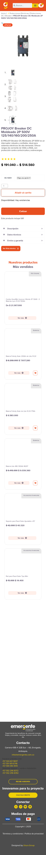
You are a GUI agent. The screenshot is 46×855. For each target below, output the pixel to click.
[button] (35, 5)
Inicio (3, 13)
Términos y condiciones (13, 833)
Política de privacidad (34, 833)
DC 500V (8, 178)
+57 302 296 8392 (10, 773)
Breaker (8, 15)
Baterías (36, 330)
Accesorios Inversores (31, 495)
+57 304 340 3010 (10, 765)
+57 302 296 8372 (10, 770)
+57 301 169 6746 (9, 763)
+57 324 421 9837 (10, 761)
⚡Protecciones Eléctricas (18, 13)
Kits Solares (35, 273)
